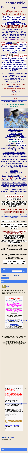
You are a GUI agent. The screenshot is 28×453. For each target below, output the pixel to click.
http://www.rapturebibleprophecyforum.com (16, 320)
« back (2, 449)
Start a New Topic (5, 278)
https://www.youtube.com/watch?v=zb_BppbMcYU (14, 301)
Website (12, 437)
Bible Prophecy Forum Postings (11, 275)
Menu (4, 269)
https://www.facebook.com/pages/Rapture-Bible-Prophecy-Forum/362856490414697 (16, 324)
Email (5, 437)
